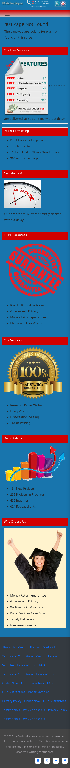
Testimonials (11, 710)
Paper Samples (38, 692)
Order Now (10, 683)
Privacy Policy (11, 701)
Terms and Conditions (17, 656)
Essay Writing (26, 665)
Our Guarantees (32, 683)
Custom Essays (28, 647)
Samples (8, 665)
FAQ (42, 665)
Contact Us (50, 647)
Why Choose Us (34, 710)
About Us (8, 647)
